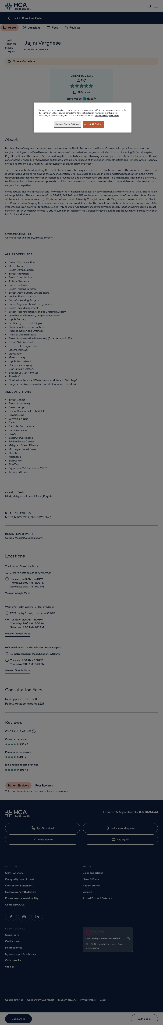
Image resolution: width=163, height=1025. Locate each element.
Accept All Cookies (93, 124)
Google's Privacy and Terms (107, 115)
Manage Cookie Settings (67, 124)
